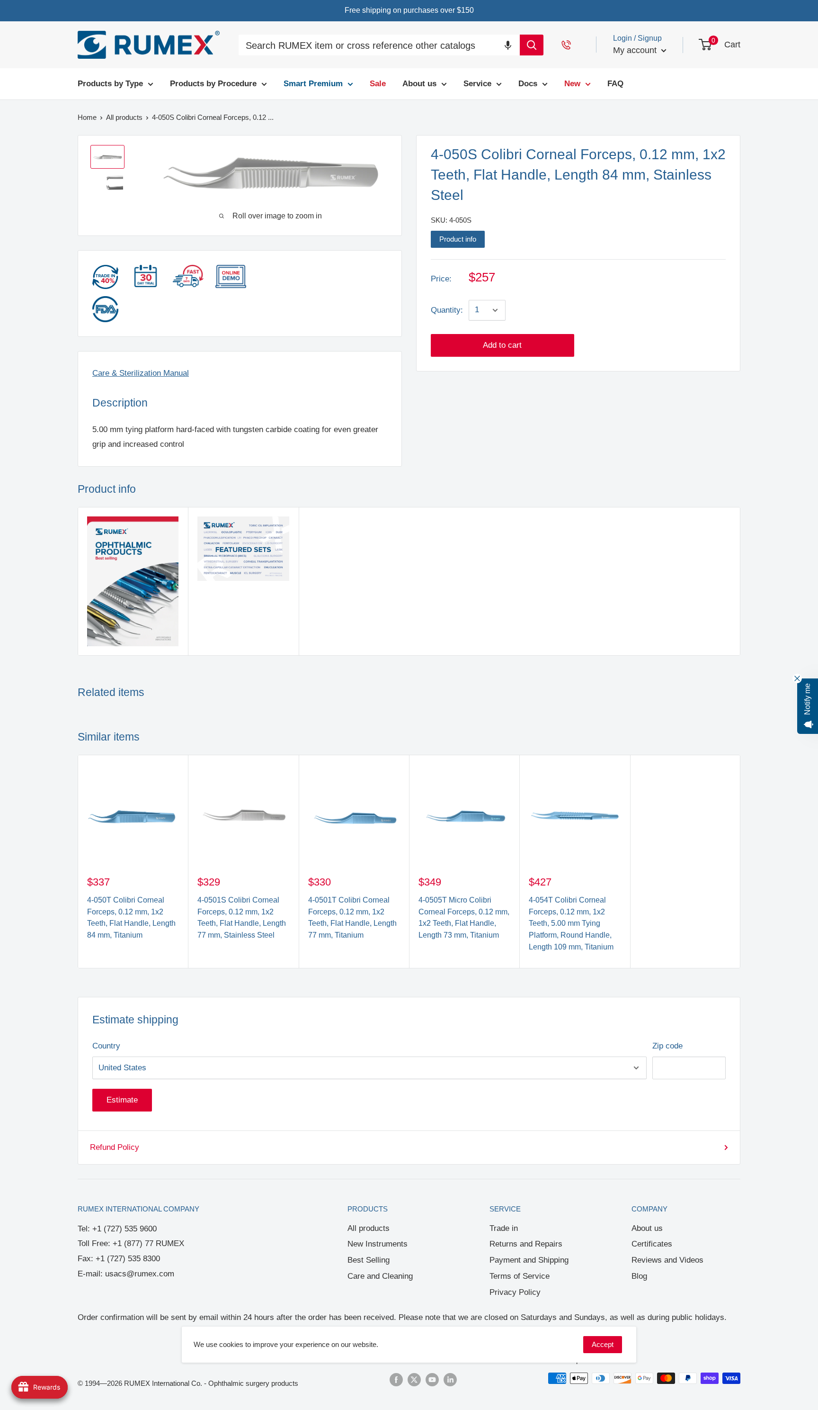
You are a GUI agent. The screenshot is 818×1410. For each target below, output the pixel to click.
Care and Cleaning (380, 1276)
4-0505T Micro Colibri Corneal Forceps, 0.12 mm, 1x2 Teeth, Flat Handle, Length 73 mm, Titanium (463, 917)
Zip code (667, 1045)
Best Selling (368, 1260)
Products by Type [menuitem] (110, 83)
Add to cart (502, 345)
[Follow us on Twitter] (414, 1379)
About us (647, 1228)
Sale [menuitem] (378, 83)
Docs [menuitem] (527, 83)
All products (368, 1228)
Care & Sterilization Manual (140, 373)
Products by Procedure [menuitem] (213, 83)
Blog (639, 1276)
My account (636, 50)
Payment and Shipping (529, 1260)
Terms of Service (519, 1276)
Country (106, 1045)
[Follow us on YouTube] (432, 1379)
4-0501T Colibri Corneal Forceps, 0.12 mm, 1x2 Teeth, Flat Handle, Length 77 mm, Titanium (352, 917)
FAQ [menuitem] (615, 83)
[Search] (531, 45)
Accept (603, 1344)
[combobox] (379, 46)
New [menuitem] (572, 83)
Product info (457, 239)
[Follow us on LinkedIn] (450, 1379)
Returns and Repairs (525, 1243)
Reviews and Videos (667, 1260)
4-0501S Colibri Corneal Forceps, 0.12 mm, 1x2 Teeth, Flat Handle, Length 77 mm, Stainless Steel (241, 917)
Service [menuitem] (477, 83)
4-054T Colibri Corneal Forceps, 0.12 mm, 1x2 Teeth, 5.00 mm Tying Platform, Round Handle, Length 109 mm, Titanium (571, 923)
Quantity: (447, 310)
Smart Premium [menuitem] (313, 83)
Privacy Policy (515, 1292)
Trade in (503, 1228)
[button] (508, 45)
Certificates (651, 1243)
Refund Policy (114, 1147)
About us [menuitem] (419, 83)
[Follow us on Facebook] (396, 1379)
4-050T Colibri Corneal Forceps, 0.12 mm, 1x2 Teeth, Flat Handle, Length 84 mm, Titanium (131, 917)
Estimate (122, 1099)
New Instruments (377, 1243)
